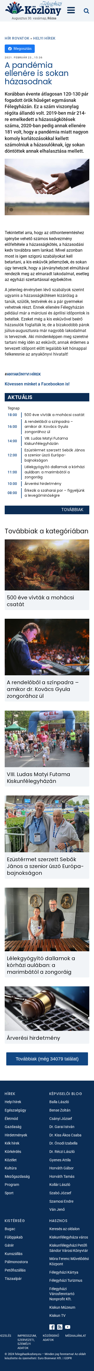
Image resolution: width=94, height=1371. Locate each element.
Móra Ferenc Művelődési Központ (69, 1261)
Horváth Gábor (61, 1168)
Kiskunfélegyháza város (68, 1237)
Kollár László (59, 1184)
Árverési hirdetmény (43, 483)
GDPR (68, 1358)
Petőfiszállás (15, 1270)
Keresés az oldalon (64, 1229)
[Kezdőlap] (34, 8)
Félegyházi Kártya (63, 1272)
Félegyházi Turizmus (65, 1280)
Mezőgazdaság (17, 1176)
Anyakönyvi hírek (24, 374)
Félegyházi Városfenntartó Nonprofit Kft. (61, 1294)
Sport (9, 1193)
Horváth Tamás (61, 1176)
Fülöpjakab (14, 1237)
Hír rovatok (17, 38)
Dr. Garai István (61, 1127)
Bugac (10, 1229)
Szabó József (60, 1193)
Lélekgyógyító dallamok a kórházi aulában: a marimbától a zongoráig (55, 472)
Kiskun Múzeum (62, 1307)
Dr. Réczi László (62, 1151)
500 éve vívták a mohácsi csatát (55, 414)
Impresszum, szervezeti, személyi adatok (27, 1342)
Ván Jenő (57, 1209)
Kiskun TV (57, 1315)
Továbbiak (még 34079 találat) (47, 1059)
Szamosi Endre (61, 1201)
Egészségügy (15, 1110)
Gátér (9, 1245)
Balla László (59, 1102)
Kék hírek (12, 1143)
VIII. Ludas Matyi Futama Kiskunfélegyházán (46, 441)
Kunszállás (13, 1254)
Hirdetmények (16, 1135)
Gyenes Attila (60, 1160)
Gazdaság (13, 1127)
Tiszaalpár (13, 1278)
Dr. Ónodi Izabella (63, 1143)
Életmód (11, 1118)
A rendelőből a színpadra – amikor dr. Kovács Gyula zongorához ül (49, 426)
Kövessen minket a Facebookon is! (37, 384)
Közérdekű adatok (51, 1337)
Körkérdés (13, 1151)
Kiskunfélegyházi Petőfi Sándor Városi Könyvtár (68, 1248)
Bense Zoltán (59, 1110)
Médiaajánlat (75, 1335)
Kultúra (11, 1168)
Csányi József (60, 1118)
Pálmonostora (16, 1262)
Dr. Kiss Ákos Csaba (65, 1135)
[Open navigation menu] (71, 11)
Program (12, 1184)
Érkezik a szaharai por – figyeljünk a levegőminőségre (55, 493)
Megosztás (23, 48)
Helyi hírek (44, 38)
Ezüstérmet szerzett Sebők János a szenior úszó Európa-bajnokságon (55, 455)
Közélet (11, 1160)
